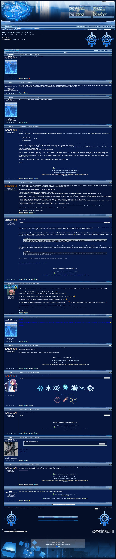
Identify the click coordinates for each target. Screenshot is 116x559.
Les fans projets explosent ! (80, 15)
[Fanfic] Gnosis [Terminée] (98, 11)
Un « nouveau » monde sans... (80, 12)
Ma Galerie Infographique (74, 170)
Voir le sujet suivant (108, 50)
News (77, 26)
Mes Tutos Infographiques (57, 170)
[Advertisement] (58, 552)
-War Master (65, 175)
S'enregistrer (16, 29)
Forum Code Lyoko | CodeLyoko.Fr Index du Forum (13, 34)
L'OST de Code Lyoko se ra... (80, 9)
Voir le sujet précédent (98, 50)
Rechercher (84, 26)
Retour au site (112, 26)
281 (21, 39)
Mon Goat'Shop (65, 170)
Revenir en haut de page (11, 78)
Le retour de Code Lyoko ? (79, 13)
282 (22, 39)
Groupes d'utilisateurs (100, 26)
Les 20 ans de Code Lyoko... (80, 14)
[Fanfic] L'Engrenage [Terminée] (99, 10)
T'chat (107, 26)
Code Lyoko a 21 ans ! (76, 10)
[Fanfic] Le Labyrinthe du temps (99, 9)
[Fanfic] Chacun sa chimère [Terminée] (100, 13)
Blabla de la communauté (37, 34)
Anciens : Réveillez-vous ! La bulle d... (100, 14)
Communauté (28, 34)
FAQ (80, 26)
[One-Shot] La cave (96, 8)
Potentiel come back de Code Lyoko (99, 7)
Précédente (14, 39)
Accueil (2, 26)
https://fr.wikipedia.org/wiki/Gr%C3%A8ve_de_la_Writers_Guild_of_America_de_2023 (85, 205)
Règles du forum (8, 26)
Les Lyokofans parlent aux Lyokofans (17, 32)
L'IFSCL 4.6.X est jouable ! (77, 11)
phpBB (43, 540)
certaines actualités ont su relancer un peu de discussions (75, 133)
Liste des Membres (91, 26)
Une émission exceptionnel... (80, 8)
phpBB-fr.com (75, 540)
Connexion (11, 29)
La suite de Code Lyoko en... (80, 7)
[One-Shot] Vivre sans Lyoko (98, 15)
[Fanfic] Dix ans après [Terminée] (99, 12)
